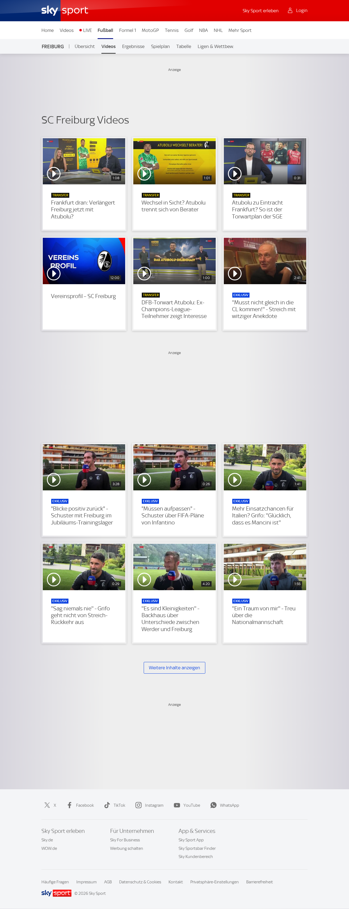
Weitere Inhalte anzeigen (174, 667)
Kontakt (176, 882)
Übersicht (85, 46)
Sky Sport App (191, 840)
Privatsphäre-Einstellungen (214, 882)
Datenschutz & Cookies (140, 882)
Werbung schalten (126, 848)
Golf (189, 30)
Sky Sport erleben (261, 10)
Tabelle (183, 46)
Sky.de (47, 840)
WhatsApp (229, 805)
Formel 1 (127, 30)
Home (47, 30)
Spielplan (160, 46)
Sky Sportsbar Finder (197, 848)
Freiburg (53, 46)
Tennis (172, 30)
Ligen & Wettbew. (216, 46)
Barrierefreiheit (259, 882)
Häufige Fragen (55, 882)
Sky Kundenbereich (196, 856)
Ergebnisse (133, 46)
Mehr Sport (240, 30)
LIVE (87, 30)
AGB (108, 882)
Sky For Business (125, 840)
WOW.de (49, 848)
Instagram (154, 805)
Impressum (86, 882)
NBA (203, 30)
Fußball (105, 30)
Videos (67, 30)
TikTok (119, 805)
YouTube (191, 805)
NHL (218, 30)
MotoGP (150, 30)
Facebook (85, 805)
